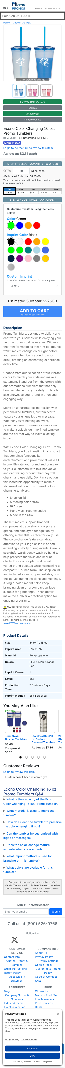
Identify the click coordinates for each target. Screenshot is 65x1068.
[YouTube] (51, 941)
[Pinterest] (29, 941)
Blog (7, 991)
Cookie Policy (43, 964)
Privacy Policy (44, 956)
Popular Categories (17, 16)
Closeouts (41, 991)
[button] (6, 5)
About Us (41, 952)
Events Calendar (14, 1007)
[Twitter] (14, 941)
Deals (38, 1007)
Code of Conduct (46, 976)
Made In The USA (46, 995)
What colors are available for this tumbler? (28, 870)
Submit (55, 911)
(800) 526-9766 (41, 923)
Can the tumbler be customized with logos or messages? (30, 835)
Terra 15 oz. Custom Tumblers (15, 737)
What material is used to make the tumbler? (28, 813)
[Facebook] (22, 941)
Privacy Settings (48, 960)
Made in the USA (21, 22)
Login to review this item (19, 771)
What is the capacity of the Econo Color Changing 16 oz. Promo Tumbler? (30, 801)
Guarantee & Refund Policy (48, 970)
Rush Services (43, 1003)
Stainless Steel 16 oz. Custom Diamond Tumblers (43, 739)
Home (6, 22)
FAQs (38, 980)
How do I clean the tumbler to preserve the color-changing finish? (32, 824)
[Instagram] (36, 941)
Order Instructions (15, 968)
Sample (32, 107)
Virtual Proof (32, 113)
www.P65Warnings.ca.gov (16, 623)
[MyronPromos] (18, 6)
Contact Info (12, 956)
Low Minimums (44, 999)
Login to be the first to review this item (28, 148)
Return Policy (12, 972)
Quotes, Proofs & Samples (17, 962)
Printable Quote (32, 119)
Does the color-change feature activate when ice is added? (26, 847)
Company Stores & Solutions (17, 997)
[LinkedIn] (44, 941)
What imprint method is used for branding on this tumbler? (27, 858)
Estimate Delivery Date (32, 101)
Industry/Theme (14, 1003)
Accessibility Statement (17, 978)
